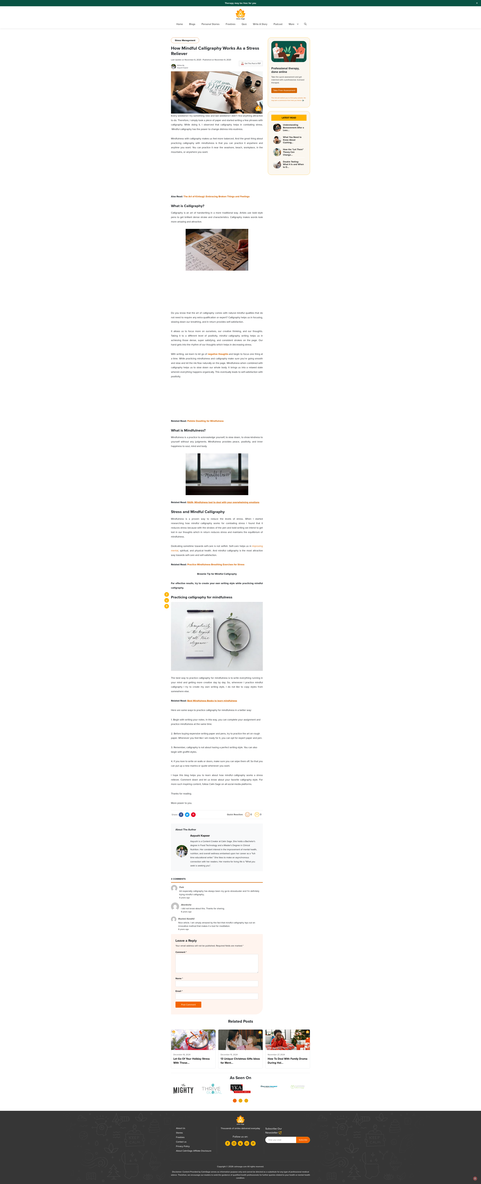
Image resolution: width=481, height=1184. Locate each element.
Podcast (278, 24)
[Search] (305, 24)
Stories (179, 1132)
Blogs (192, 24)
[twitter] (166, 600)
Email (179, 991)
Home (179, 24)
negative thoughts (218, 354)
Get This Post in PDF (253, 63)
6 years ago (184, 897)
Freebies (230, 24)
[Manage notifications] (475, 1178)
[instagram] (233, 1143)
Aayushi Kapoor (182, 68)
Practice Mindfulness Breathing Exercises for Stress (215, 564)
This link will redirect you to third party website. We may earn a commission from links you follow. (288, 99)
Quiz (244, 24)
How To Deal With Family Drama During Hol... (287, 1061)
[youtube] (246, 1143)
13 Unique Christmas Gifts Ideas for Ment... (240, 1061)
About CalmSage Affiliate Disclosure (193, 1150)
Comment (181, 952)
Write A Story (260, 24)
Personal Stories (210, 24)
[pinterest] (166, 606)
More (291, 24)
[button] (235, 1101)
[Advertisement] (217, 176)
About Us (180, 1128)
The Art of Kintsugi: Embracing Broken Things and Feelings (217, 196)
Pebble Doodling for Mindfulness (205, 421)
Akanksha (186, 904)
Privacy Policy (183, 1146)
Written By (180, 65)
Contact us (181, 1141)
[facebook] (166, 594)
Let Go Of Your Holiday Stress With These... (191, 1061)
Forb (181, 887)
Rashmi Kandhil (186, 918)
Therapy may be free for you (240, 3)
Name (179, 978)
